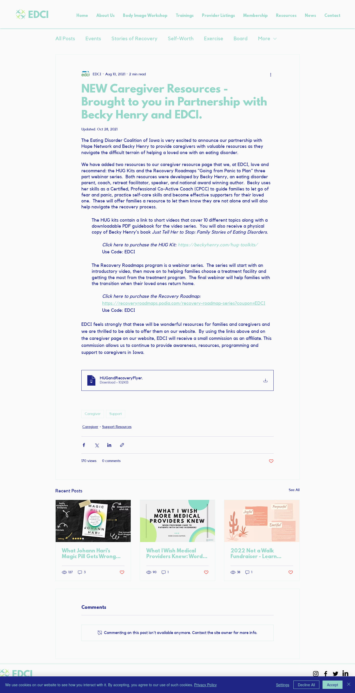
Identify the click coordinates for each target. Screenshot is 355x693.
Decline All (306, 684)
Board (241, 38)
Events (93, 38)
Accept (332, 684)
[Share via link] (122, 445)
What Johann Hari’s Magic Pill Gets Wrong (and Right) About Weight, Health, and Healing (89, 554)
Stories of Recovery (134, 38)
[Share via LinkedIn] (109, 445)
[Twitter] (335, 673)
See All (294, 490)
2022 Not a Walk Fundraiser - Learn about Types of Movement (254, 554)
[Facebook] (325, 673)
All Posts (65, 38)
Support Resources (117, 427)
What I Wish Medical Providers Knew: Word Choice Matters (174, 554)
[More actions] (270, 74)
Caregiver (93, 414)
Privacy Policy (205, 684)
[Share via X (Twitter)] (96, 445)
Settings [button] (282, 684)
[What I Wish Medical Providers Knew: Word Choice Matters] (177, 521)
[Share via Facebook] (83, 445)
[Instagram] (315, 673)
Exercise (213, 38)
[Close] (349, 685)
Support (115, 414)
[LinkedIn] (345, 673)
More (264, 38)
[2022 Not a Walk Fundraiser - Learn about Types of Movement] (261, 521)
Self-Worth (181, 38)
